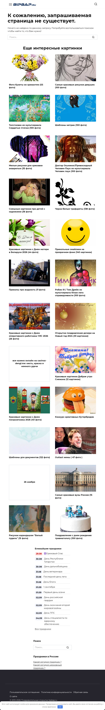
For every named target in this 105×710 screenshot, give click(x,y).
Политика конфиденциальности (56, 692)
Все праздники (43, 629)
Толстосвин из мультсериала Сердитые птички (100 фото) (25, 126)
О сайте (13, 696)
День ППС (49, 613)
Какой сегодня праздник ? (47, 662)
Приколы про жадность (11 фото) (27, 290)
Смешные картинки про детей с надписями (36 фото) (27, 210)
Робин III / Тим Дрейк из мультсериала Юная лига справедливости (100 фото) (70, 293)
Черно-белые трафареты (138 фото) (75, 209)
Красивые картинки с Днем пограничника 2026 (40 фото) (25, 418)
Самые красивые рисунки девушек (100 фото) (75, 86)
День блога (49, 582)
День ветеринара (52, 571)
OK (60, 707)
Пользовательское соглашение (25, 692)
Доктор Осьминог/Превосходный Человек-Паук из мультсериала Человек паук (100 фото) (73, 168)
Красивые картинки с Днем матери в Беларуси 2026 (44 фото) (29, 250)
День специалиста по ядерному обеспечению (55, 621)
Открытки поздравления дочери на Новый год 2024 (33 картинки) (75, 334)
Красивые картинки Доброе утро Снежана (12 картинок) (73, 377)
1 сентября (49, 587)
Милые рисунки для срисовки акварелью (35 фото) (26, 167)
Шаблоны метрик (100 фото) (71, 125)
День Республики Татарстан (53, 560)
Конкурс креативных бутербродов (74, 417)
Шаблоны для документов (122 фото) (29, 457)
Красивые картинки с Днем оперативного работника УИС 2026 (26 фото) (28, 336)
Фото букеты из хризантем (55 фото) (26, 86)
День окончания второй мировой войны (57, 606)
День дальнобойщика (55, 566)
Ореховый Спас (54, 553)
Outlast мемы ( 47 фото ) (68, 457)
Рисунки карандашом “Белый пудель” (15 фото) (26, 536)
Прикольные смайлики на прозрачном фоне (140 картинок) (73, 250)
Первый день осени (54, 592)
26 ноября (29, 482)
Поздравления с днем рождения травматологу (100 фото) (73, 536)
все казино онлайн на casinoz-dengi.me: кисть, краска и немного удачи (29, 363)
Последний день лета (54, 576)
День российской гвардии (53, 599)
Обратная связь (80, 692)
